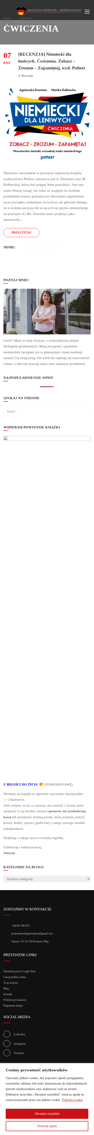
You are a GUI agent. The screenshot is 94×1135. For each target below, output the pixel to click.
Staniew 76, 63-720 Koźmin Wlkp (30, 941)
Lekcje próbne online (14, 977)
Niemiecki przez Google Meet (19, 971)
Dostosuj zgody (47, 1126)
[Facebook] (26, 247)
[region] (47, 1099)
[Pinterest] (44, 247)
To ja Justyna (10, 982)
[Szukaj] (85, 399)
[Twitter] (35, 247)
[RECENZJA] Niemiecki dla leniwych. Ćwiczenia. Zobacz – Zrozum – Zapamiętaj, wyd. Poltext (51, 61)
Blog (6, 988)
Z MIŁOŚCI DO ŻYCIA (20, 784)
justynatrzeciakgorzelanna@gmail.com (32, 933)
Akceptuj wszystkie (47, 1113)
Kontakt (7, 994)
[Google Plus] (53, 247)
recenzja (27, 75)
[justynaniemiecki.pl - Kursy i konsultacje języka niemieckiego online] (49, 12)
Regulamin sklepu (13, 1005)
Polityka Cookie (72, 1100)
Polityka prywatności (14, 999)
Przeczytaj (21, 232)
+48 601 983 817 (20, 925)
